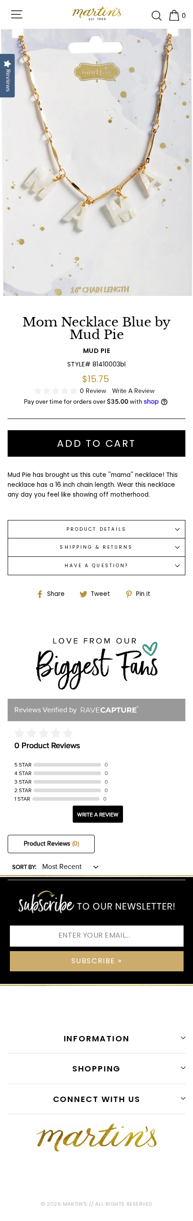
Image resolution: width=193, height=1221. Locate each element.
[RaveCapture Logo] (107, 710)
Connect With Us (96, 1099)
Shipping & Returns (96, 547)
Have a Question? (96, 565)
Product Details (96, 529)
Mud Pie (96, 350)
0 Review (94, 391)
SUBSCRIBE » (96, 961)
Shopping (96, 1068)
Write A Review (133, 391)
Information (97, 1038)
